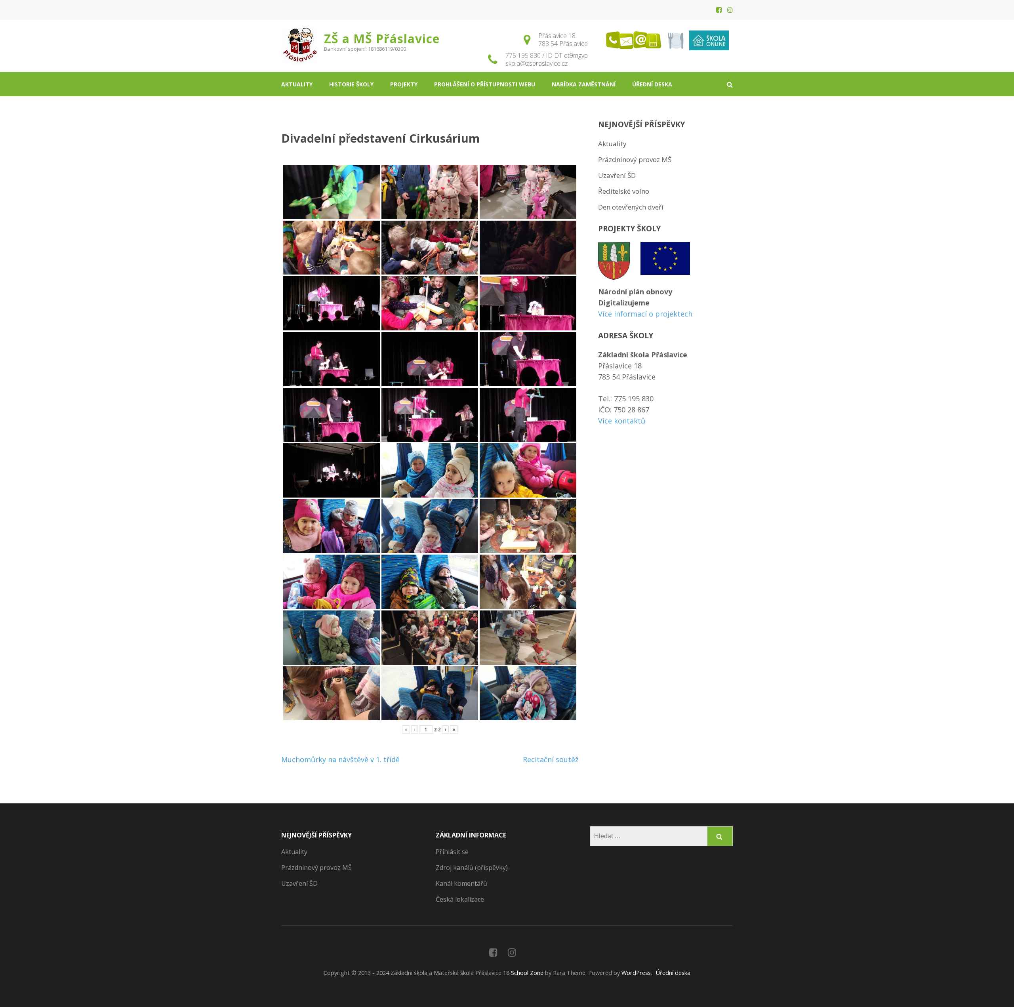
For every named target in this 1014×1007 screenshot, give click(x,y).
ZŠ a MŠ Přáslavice (382, 39)
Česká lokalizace (460, 899)
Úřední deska (652, 84)
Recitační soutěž (550, 759)
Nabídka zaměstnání (584, 84)
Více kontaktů (621, 420)
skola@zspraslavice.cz (536, 63)
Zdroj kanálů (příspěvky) (472, 867)
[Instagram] (730, 10)
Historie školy (351, 84)
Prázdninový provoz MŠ (634, 159)
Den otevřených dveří (630, 207)
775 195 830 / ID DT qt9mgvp (546, 55)
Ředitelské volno (623, 191)
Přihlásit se (452, 851)
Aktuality (297, 84)
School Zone (528, 972)
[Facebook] (719, 10)
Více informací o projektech (645, 314)
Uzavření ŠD (617, 175)
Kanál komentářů (461, 883)
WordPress (636, 972)
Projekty (403, 84)
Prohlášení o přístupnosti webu (484, 84)
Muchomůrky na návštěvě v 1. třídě (340, 759)
